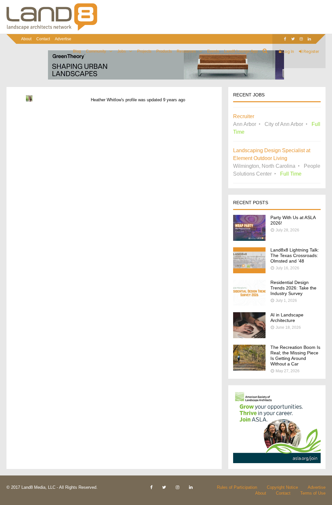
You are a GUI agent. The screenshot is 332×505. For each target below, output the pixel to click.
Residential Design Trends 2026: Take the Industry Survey (293, 288)
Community (96, 51)
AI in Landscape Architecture (286, 317)
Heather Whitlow (106, 99)
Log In (287, 51)
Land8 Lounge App (241, 51)
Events (213, 51)
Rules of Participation (237, 487)
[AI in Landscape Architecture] (249, 336)
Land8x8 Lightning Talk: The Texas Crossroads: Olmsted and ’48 (294, 255)
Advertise (63, 39)
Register (310, 51)
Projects (144, 51)
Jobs (121, 51)
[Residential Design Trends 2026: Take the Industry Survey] (249, 304)
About (26, 39)
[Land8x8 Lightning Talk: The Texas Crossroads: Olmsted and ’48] (249, 271)
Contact (43, 39)
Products (164, 51)
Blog (77, 51)
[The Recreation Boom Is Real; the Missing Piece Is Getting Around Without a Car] (249, 369)
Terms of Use (313, 493)
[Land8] (51, 29)
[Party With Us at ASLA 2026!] (249, 239)
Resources (186, 51)
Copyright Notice (282, 487)
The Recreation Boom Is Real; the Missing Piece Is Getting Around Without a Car (295, 355)
